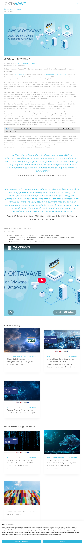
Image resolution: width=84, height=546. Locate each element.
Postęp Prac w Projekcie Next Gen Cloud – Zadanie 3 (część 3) (22, 411)
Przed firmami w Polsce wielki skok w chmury (21, 513)
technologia (33, 356)
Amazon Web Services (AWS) (56, 74)
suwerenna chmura (19, 356)
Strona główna (9, 9)
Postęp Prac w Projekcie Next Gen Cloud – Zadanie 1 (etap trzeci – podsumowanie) (20, 462)
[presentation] (22, 340)
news (19, 9)
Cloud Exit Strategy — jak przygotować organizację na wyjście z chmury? (20, 361)
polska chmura (19, 74)
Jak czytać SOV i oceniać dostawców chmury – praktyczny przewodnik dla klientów (62, 462)
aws (23, 65)
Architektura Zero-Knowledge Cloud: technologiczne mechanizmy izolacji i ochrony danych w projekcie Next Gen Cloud (61, 363)
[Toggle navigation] (77, 3)
